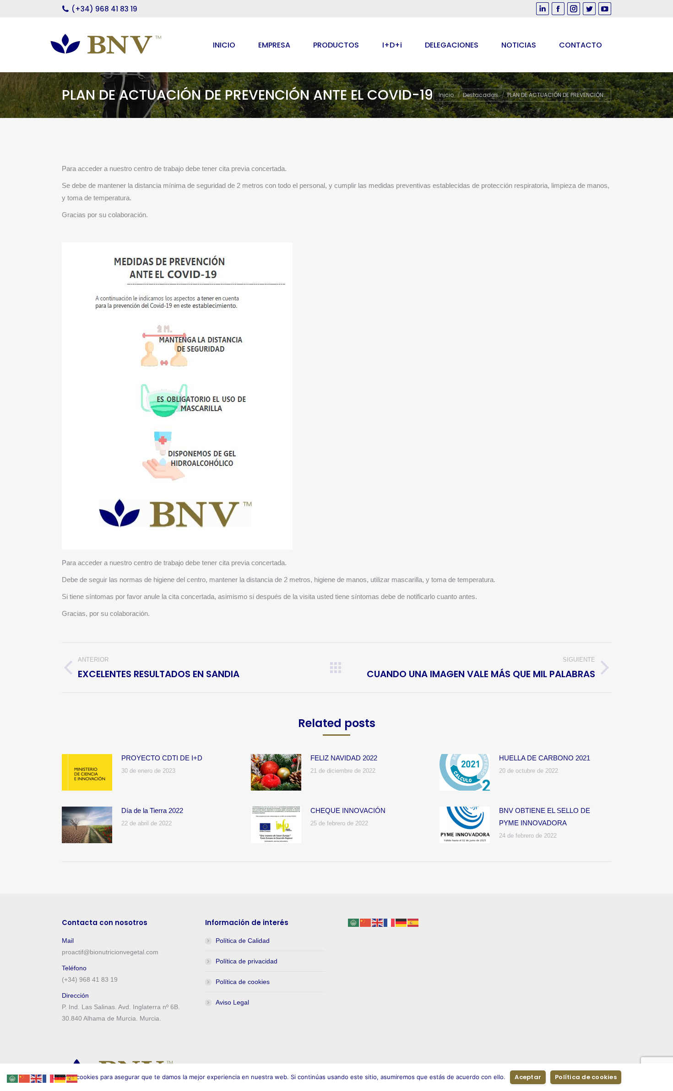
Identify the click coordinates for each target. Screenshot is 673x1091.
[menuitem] (224, 45)
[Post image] (87, 772)
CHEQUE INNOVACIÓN (347, 810)
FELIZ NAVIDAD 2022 (343, 758)
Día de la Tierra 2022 (152, 810)
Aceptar (528, 1077)
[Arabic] (354, 922)
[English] (378, 922)
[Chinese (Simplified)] (366, 922)
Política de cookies (243, 981)
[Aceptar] (661, 1077)
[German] (401, 922)
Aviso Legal (232, 1002)
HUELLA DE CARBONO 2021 (544, 758)
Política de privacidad (246, 961)
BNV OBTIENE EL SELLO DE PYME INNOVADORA (544, 817)
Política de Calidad (243, 940)
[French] (390, 922)
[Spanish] (413, 922)
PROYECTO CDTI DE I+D (161, 758)
